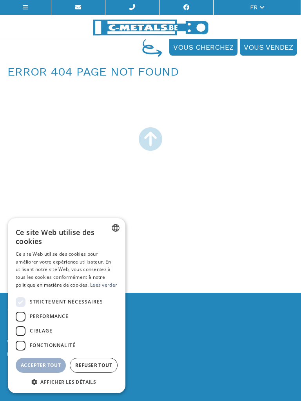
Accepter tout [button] (41, 365)
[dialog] (66, 305)
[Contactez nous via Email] (78, 7)
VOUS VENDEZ (268, 47)
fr (254, 7)
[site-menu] (25, 7)
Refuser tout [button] (93, 365)
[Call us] (132, 7)
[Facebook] (187, 7)
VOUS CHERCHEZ (203, 47)
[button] (67, 381)
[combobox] (116, 228)
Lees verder (103, 285)
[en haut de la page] (150, 139)
